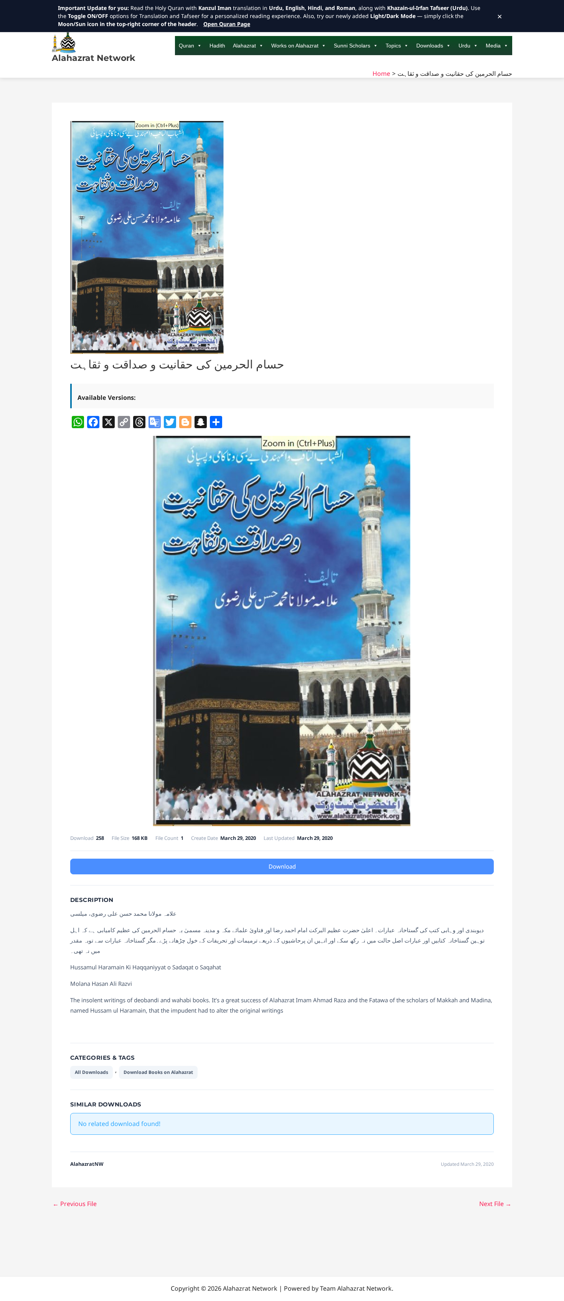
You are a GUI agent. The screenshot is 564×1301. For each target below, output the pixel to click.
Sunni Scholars (352, 46)
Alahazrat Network (93, 58)
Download (282, 866)
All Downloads (91, 1072)
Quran (186, 46)
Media (493, 46)
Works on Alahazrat (294, 46)
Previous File (75, 1204)
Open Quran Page (226, 24)
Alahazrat (244, 46)
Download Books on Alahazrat (158, 1072)
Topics (393, 46)
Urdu (464, 46)
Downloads (429, 46)
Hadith (217, 46)
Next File (495, 1204)
